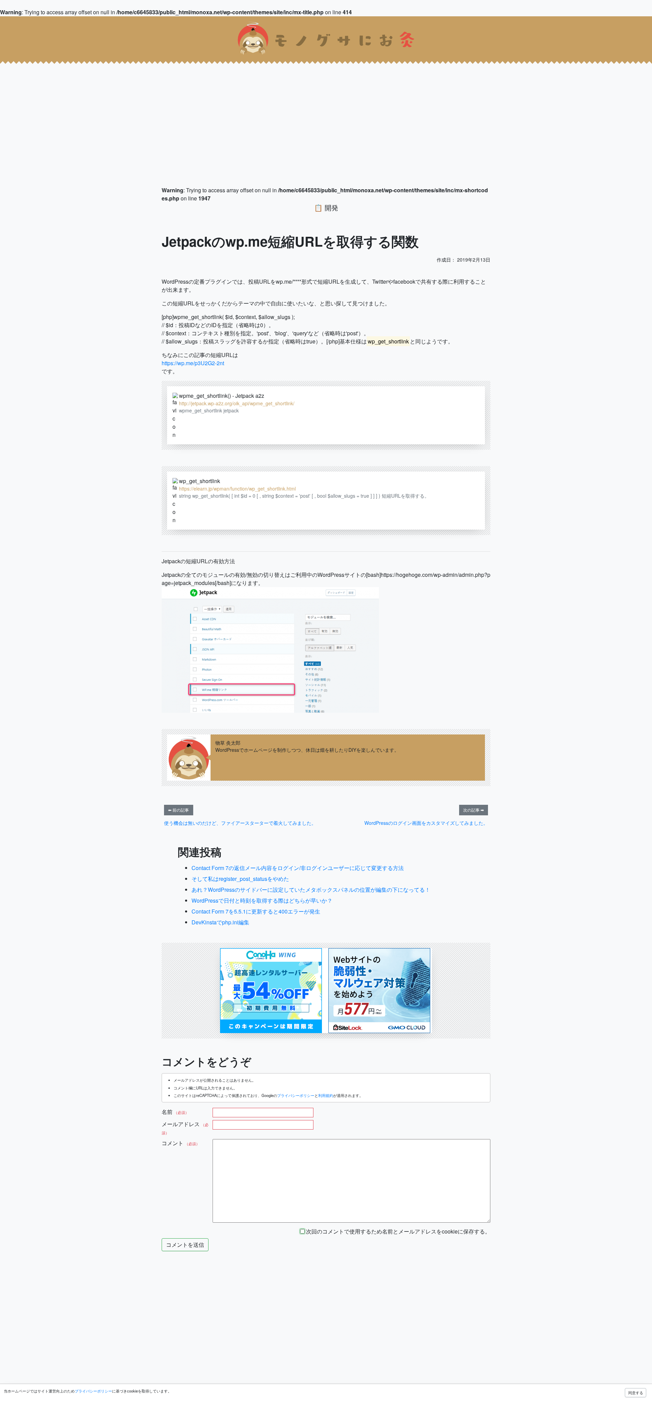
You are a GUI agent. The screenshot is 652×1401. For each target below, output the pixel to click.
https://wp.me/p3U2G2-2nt (193, 363)
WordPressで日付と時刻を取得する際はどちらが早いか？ (262, 900)
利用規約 (325, 1095)
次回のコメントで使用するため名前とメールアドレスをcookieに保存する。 (397, 1231)
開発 (331, 207)
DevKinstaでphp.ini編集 (220, 922)
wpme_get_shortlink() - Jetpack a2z (221, 396)
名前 (175, 1112)
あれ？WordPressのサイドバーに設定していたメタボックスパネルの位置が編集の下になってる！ (311, 889)
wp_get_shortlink (199, 481)
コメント (181, 1143)
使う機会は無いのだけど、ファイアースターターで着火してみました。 (240, 822)
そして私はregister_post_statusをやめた (240, 879)
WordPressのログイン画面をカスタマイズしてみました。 (426, 822)
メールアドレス (185, 1127)
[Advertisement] (204, 108)
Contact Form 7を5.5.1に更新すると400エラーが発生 (256, 911)
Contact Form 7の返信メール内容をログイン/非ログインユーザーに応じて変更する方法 (298, 868)
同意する (635, 1392)
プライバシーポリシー (295, 1095)
